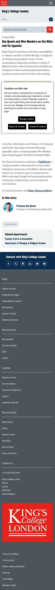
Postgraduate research (22, 301)
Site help (15, 573)
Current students (19, 346)
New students (18, 340)
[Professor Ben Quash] (9, 207)
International (17, 308)
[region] (27, 107)
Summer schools (19, 314)
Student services (19, 378)
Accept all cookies (38, 127)
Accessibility (16, 579)
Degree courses (19, 289)
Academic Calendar (20, 403)
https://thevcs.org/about (40, 191)
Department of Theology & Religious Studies (25, 243)
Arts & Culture (10, 224)
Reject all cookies (17, 127)
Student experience (20, 320)
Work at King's (18, 447)
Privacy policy (17, 560)
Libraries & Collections (21, 390)
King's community (19, 454)
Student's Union (18, 435)
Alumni (15, 358)
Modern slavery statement (22, 567)
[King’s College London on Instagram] (22, 263)
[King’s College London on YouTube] (37, 263)
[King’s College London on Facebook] (8, 263)
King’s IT (15, 397)
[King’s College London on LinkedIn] (30, 263)
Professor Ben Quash (26, 206)
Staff (14, 352)
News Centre (17, 422)
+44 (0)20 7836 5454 (11, 473)
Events (15, 429)
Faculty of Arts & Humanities (18, 238)
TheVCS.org (44, 162)
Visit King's (16, 441)
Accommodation (19, 384)
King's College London (15, 11)
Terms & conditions (19, 554)
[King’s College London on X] (15, 263)
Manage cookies (18, 585)
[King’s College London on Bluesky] (44, 263)
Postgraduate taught (21, 295)
